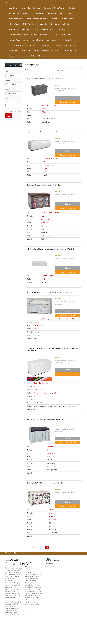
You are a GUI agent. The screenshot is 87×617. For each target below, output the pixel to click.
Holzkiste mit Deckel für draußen (37, 19)
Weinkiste (58, 50)
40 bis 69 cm (45, 219)
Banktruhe (37, 8)
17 (38, 547)
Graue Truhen (52, 13)
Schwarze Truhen (15, 35)
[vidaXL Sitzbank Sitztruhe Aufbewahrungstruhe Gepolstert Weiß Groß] (39, 262)
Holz (43, 109)
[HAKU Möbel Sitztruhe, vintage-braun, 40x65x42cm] (39, 200)
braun (43, 223)
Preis (7, 99)
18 (43, 547)
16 (34, 547)
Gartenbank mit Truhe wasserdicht (21, 13)
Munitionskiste (14, 29)
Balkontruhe (26, 8)
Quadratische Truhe (46, 29)
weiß (45, 168)
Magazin (41, 56)
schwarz (49, 393)
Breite (7, 81)
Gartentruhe (40, 13)
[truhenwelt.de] (13, 2)
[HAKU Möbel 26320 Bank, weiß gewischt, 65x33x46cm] (39, 435)
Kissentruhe (55, 24)
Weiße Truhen (13, 56)
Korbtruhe (65, 24)
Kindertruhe (43, 24)
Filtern (9, 116)
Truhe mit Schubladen (16, 45)
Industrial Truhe (14, 24)
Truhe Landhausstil (53, 40)
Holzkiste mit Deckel (16, 19)
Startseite (8, 553)
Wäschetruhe (26, 50)
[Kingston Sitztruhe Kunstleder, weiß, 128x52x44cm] (39, 145)
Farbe (7, 90)
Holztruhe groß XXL (68, 19)
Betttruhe (47, 8)
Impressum (49, 564)
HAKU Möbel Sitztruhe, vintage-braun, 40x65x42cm (44, 185)
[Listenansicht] (37, 69)
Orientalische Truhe (29, 29)
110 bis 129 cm (49, 165)
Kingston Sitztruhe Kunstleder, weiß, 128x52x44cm (44, 132)
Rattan (36, 322)
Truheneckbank (44, 45)
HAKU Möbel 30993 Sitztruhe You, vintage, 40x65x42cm (45, 483)
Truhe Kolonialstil (37, 40)
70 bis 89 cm (46, 112)
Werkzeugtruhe (70, 50)
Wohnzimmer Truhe (28, 56)
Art (6, 72)
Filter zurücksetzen (15, 111)
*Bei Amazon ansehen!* (68, 102)
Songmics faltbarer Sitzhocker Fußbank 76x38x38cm (45, 79)
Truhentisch (57, 45)
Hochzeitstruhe (65, 13)
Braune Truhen (59, 8)
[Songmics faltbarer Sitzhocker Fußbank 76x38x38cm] (39, 90)
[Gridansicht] (33, 69)
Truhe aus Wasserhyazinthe (18, 40)
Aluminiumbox (13, 8)
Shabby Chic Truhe (30, 35)
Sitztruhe (54, 35)
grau (43, 115)
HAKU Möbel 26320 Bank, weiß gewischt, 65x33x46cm (45, 419)
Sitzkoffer (43, 35)
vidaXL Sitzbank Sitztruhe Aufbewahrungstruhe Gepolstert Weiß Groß (50, 249)
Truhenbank (31, 45)
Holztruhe (55, 19)
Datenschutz (49, 566)
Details (67, 98)
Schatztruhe (60, 29)
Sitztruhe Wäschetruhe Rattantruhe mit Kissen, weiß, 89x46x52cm (49, 292)
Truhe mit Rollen (68, 40)
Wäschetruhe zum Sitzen (43, 50)
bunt (47, 223)
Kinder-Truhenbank (29, 24)
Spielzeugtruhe (66, 35)
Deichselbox (72, 8)
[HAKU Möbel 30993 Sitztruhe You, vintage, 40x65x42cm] (39, 498)
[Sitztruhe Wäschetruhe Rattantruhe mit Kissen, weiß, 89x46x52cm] (39, 306)
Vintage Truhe (13, 50)
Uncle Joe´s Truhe (71, 45)
